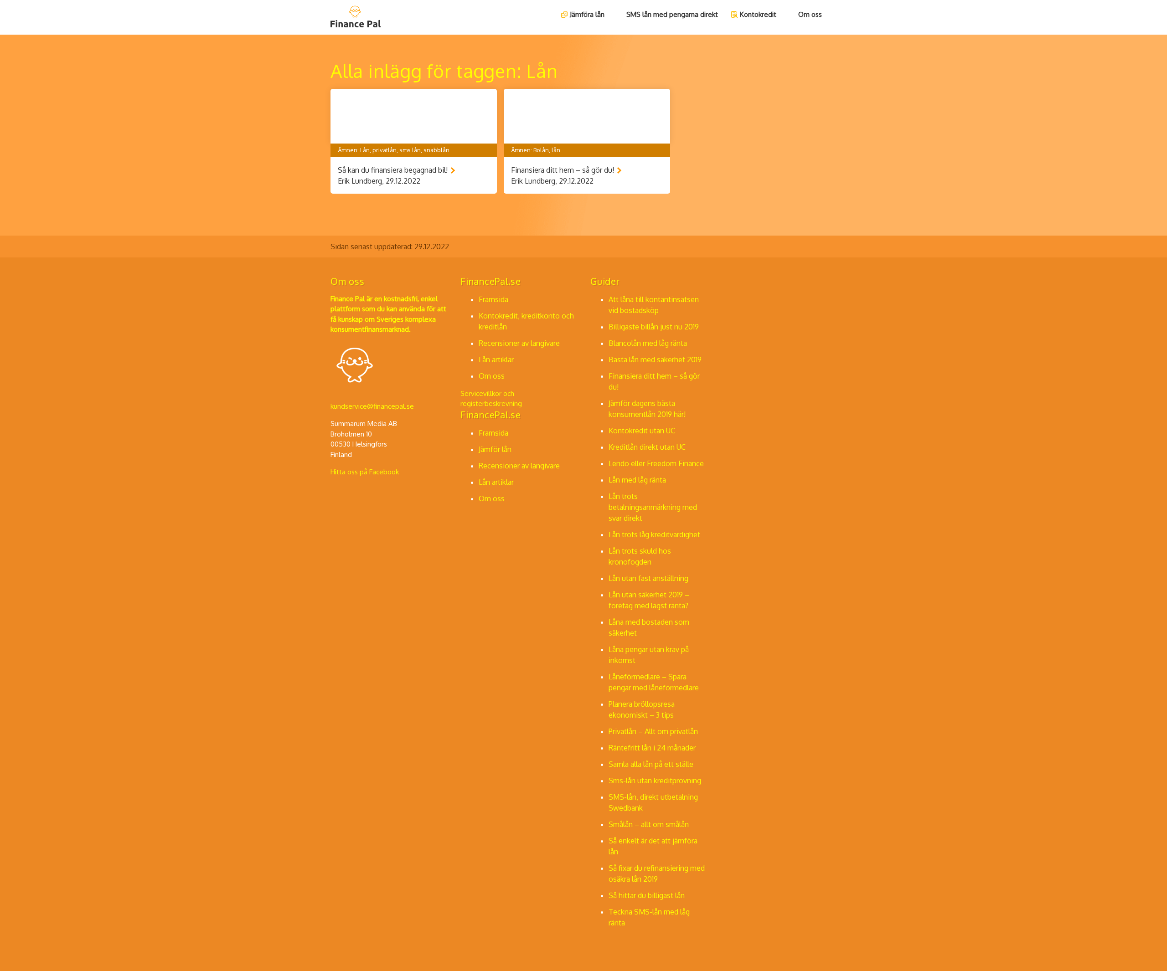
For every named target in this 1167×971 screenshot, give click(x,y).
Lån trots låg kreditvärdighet (654, 534)
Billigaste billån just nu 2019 (654, 326)
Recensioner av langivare (519, 343)
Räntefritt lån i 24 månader (652, 747)
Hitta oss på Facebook (364, 472)
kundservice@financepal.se (372, 406)
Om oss (810, 14)
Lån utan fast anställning (648, 578)
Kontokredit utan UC (642, 430)
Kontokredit (758, 14)
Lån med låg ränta (637, 479)
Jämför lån (495, 449)
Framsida (493, 299)
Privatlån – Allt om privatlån (653, 731)
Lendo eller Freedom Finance (656, 463)
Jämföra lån (587, 14)
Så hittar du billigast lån (647, 895)
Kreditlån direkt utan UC (647, 447)
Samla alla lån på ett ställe (651, 764)
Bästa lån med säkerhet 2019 (655, 359)
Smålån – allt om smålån (649, 824)
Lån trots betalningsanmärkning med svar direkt (653, 507)
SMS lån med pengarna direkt (672, 14)
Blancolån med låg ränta (648, 343)
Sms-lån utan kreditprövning (655, 780)
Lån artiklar (496, 359)
